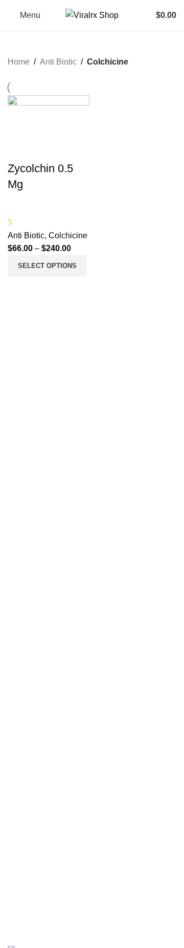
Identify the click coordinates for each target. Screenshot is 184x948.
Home (19, 61)
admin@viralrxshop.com (77, 615)
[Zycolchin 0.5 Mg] (48, 127)
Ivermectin (24, 752)
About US (23, 539)
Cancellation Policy (38, 709)
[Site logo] (92, 14)
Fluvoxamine (28, 787)
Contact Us (25, 557)
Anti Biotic (58, 61)
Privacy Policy (30, 657)
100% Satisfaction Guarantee (55, 574)
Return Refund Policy (42, 674)
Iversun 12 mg (31, 883)
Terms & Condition (37, 692)
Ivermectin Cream (36, 900)
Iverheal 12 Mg (32, 847)
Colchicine (68, 235)
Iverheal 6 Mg (30, 865)
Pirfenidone (26, 804)
